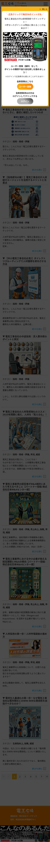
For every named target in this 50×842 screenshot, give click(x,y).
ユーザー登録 (25, 86)
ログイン (25, 101)
